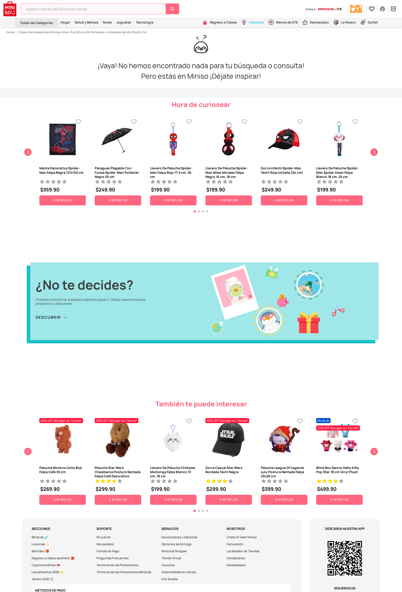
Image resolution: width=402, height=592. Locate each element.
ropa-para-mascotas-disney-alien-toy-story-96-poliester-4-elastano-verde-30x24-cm (83, 32)
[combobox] (100, 8)
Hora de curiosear (201, 104)
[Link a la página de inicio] (11, 32)
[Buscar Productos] (173, 8)
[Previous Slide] (28, 152)
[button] (195, 211)
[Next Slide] (374, 152)
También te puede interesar (201, 403)
